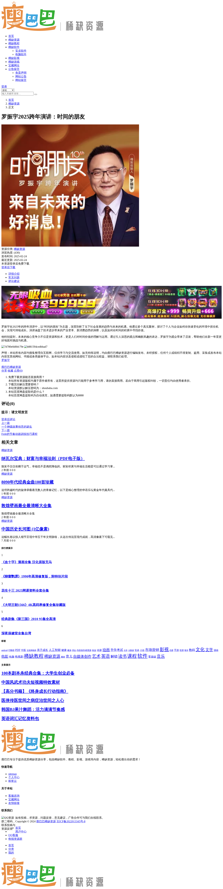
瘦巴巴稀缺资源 (46, 821)
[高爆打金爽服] (111, 320)
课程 (132, 656)
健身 (69, 650)
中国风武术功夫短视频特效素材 (30, 682)
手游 (176, 650)
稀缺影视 (14, 58)
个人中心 (14, 777)
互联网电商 (31, 650)
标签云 (12, 780)
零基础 (152, 656)
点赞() (18, 370)
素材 (63, 657)
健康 (64, 650)
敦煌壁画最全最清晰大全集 (26, 505)
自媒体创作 (82, 656)
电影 (4, 656)
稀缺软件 (14, 47)
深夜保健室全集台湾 (16, 633)
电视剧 (19, 656)
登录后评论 (8, 419)
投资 (182, 650)
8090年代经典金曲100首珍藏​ (27, 482)
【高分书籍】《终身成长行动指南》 (34, 691)
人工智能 (55, 650)
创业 (94, 650)
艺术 (96, 656)
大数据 (131, 650)
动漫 (99, 650)
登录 (4, 86)
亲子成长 (42, 650)
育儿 (69, 656)
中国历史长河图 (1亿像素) (25, 529)
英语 (105, 656)
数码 (192, 650)
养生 (74, 650)
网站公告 (20, 76)
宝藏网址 (14, 65)
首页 (11, 36)
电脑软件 (20, 54)
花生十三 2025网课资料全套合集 (25, 590)
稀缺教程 (14, 43)
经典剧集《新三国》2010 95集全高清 (28, 619)
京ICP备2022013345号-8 (70, 821)
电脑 (11, 656)
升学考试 (116, 650)
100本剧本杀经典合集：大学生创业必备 (38, 673)
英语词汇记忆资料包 (20, 718)
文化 (200, 649)
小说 (142, 650)
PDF (17, 650)
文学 (209, 650)
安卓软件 (20, 50)
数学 (186, 650)
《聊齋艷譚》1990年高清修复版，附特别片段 (34, 576)
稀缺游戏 (14, 61)
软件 (142, 656)
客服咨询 (14, 795)
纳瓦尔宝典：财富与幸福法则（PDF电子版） (43, 458)
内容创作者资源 (84, 650)
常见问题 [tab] (14, 277)
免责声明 (20, 72)
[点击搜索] (35, 94)
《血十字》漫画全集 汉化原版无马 (26, 562)
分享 (4, 370)
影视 (164, 649)
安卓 (137, 650)
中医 (23, 650)
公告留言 (14, 69)
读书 (122, 656)
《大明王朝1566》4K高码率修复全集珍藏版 (33, 605)
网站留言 (20, 80)
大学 (126, 650)
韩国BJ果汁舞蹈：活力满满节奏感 (33, 709)
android (4, 650)
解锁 (114, 656)
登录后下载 (8, 267)
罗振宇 (5, 360)
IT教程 (11, 650)
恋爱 (171, 650)
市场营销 (152, 650)
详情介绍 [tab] (14, 273)
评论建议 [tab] (14, 281)
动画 (106, 650)
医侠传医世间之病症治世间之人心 (32, 700)
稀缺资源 (14, 39)
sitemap (12, 773)
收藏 (10, 370)
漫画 (216, 650)
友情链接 (14, 803)
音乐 (161, 656)
